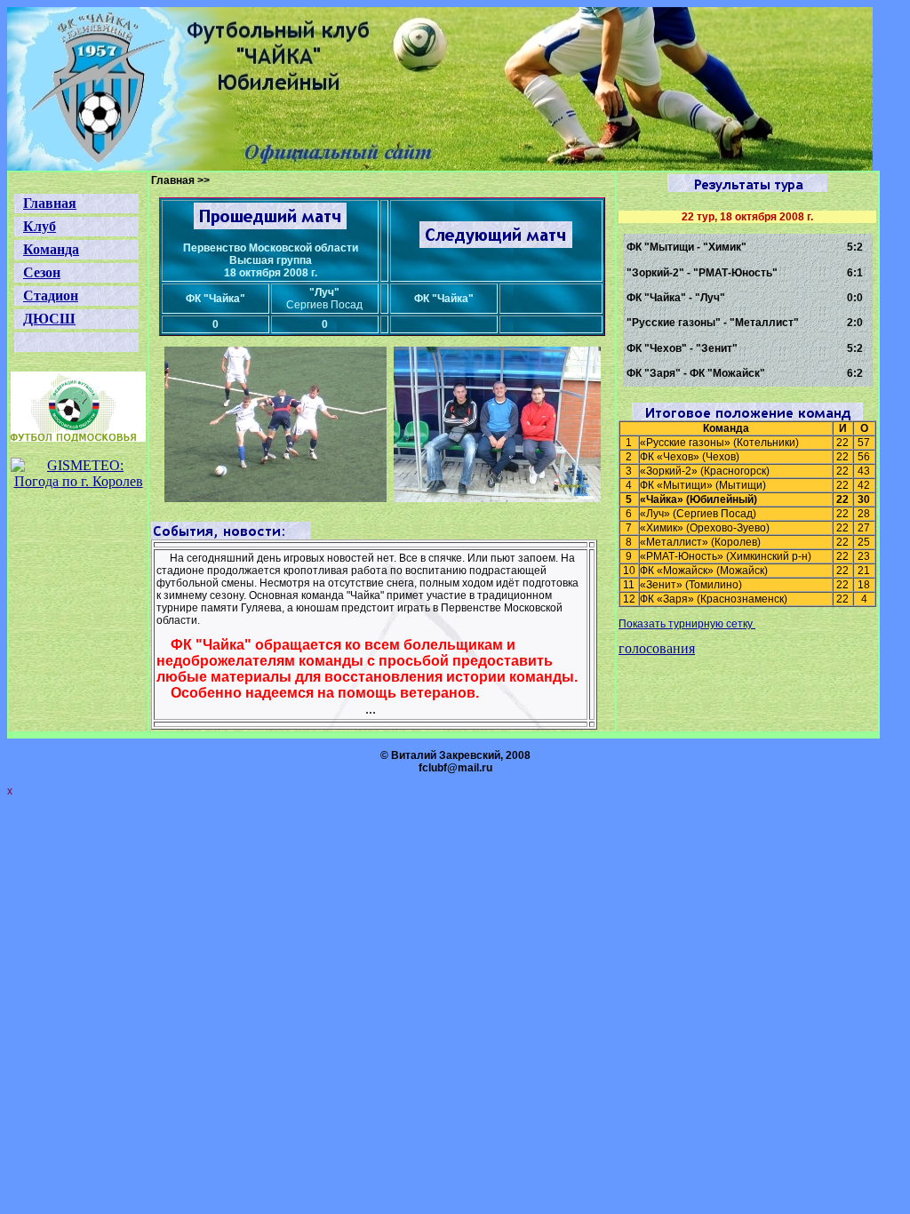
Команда (51, 249)
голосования (657, 648)
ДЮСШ (49, 318)
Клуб (39, 226)
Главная (49, 203)
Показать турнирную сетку (687, 624)
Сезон (41, 272)
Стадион (50, 295)
